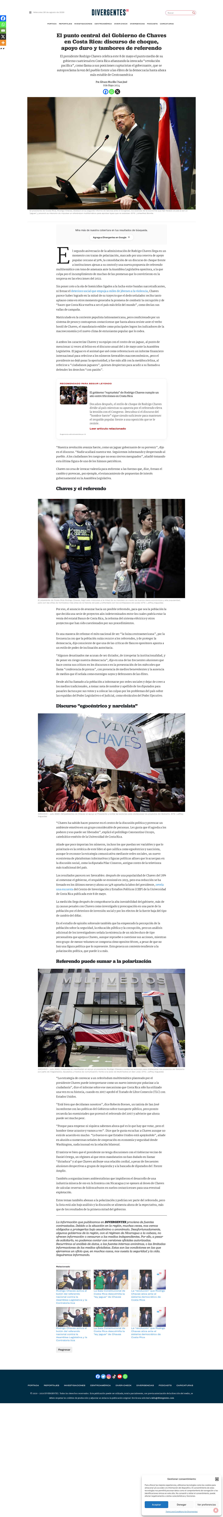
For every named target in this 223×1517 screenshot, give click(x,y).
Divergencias (137, 24)
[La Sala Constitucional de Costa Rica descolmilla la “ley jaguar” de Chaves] (111, 1279)
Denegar (181, 1504)
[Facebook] (3, 18)
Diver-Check (121, 24)
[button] (216, 1479)
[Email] (3, 30)
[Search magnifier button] (194, 13)
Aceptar (156, 1504)
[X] (3, 37)
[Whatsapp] (3, 24)
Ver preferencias (206, 1504)
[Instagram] (108, 1376)
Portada (52, 24)
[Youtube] (119, 1376)
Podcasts (152, 24)
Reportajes (65, 24)
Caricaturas (167, 24)
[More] (3, 43)
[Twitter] (103, 1376)
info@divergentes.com (163, 1398)
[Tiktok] (114, 1376)
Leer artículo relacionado (108, 428)
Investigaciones (83, 24)
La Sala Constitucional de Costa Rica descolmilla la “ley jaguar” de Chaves (109, 1294)
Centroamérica (103, 24)
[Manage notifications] (215, 1510)
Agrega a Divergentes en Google (109, 237)
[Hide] (1, 48)
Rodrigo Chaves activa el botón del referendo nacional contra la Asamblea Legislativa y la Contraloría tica (71, 1297)
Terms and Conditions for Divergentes (182, 1511)
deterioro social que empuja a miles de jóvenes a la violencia (109, 291)
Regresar (64, 1349)
